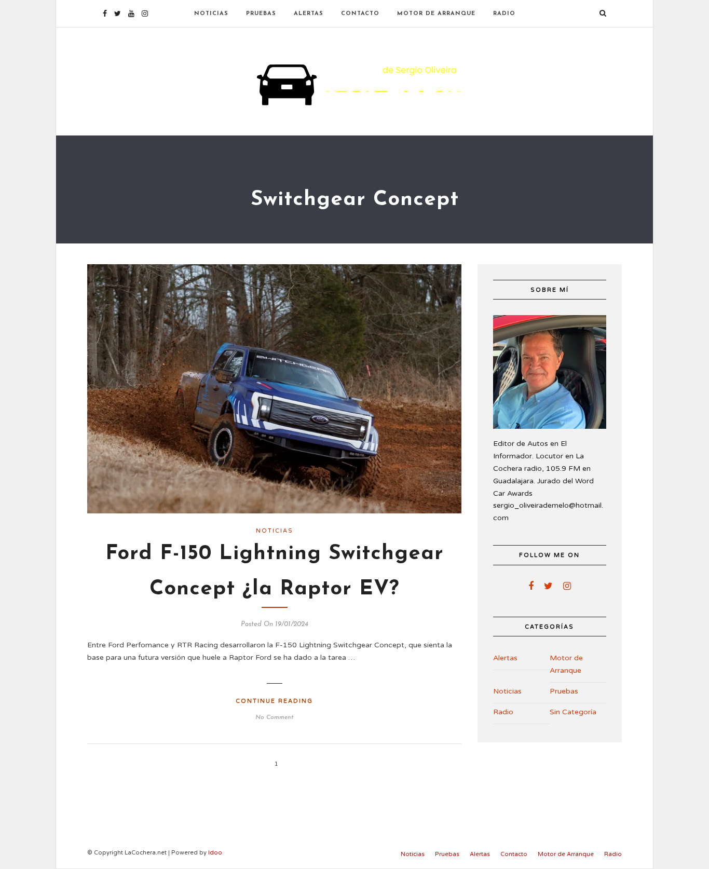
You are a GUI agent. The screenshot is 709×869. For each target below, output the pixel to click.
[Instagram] (145, 13)
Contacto (360, 14)
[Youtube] (131, 13)
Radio (504, 14)
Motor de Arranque (436, 14)
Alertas (308, 14)
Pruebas (261, 14)
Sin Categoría (573, 712)
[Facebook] (531, 586)
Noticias (211, 14)
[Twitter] (548, 586)
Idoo (215, 852)
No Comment (274, 717)
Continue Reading (274, 701)
